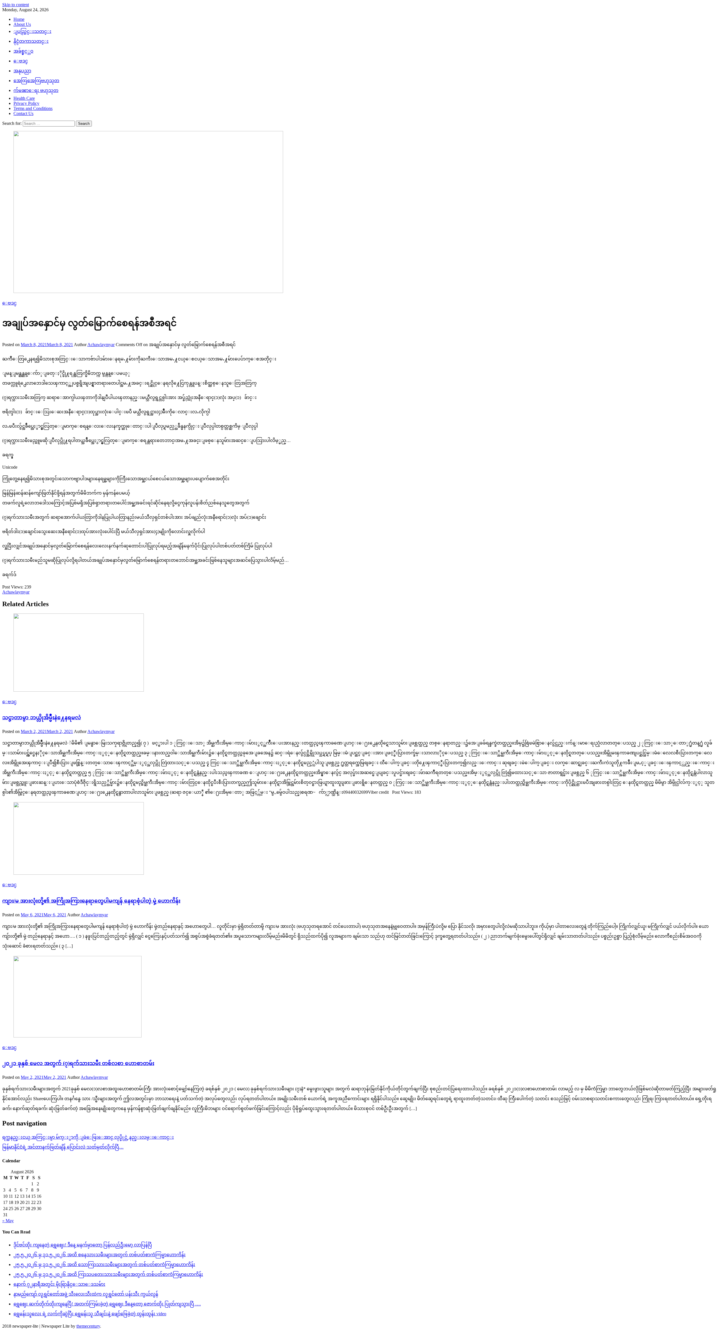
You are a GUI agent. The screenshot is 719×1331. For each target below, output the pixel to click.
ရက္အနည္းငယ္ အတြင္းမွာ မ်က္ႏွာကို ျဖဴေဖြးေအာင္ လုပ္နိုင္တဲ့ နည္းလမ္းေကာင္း (88, 1137)
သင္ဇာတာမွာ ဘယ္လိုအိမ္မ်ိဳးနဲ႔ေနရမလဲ (41, 717)
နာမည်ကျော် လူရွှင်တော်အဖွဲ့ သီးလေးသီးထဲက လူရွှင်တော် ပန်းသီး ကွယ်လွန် (85, 1294)
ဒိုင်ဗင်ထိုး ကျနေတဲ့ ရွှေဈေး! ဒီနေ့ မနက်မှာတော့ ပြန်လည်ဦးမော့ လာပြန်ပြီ (82, 1244)
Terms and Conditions (33, 108)
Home (18, 19)
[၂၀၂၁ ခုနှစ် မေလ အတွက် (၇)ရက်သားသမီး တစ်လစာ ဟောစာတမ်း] (359, 997)
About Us (22, 24)
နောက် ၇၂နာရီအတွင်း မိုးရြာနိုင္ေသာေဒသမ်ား (59, 1284)
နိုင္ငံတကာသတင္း (31, 41)
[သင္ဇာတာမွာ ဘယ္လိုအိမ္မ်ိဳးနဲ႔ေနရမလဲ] (359, 653)
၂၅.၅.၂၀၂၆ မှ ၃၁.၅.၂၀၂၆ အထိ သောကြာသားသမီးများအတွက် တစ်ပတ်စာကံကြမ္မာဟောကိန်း (104, 1264)
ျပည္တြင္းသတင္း (32, 31)
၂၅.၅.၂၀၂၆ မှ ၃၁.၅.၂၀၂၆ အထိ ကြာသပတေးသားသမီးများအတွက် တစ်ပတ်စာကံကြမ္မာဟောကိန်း (108, 1274)
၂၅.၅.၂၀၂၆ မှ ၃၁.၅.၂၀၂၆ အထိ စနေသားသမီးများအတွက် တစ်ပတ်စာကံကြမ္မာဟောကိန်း (99, 1254)
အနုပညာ (22, 70)
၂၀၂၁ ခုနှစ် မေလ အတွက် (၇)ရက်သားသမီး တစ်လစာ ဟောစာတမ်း (78, 1063)
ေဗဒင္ (20, 60)
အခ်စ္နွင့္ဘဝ (23, 51)
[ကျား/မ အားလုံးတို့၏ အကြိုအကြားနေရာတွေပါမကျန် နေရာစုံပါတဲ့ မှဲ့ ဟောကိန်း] (359, 839)
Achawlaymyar (101, 344)
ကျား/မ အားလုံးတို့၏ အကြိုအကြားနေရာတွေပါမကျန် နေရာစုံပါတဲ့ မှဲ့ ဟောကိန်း (91, 901)
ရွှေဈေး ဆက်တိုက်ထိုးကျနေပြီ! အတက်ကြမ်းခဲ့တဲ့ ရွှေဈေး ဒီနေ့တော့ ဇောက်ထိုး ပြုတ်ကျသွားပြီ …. (107, 1303)
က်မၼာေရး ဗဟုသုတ (35, 90)
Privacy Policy (26, 103)
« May (8, 1220)
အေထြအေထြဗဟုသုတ (36, 80)
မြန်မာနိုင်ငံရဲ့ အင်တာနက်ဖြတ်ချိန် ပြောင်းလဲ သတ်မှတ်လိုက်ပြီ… (63, 1147)
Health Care (24, 98)
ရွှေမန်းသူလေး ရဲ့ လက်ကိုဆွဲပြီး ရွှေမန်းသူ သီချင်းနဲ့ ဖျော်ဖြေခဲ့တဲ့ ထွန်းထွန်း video (89, 1313)
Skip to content (15, 4)
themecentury (88, 1326)
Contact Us (23, 113)
